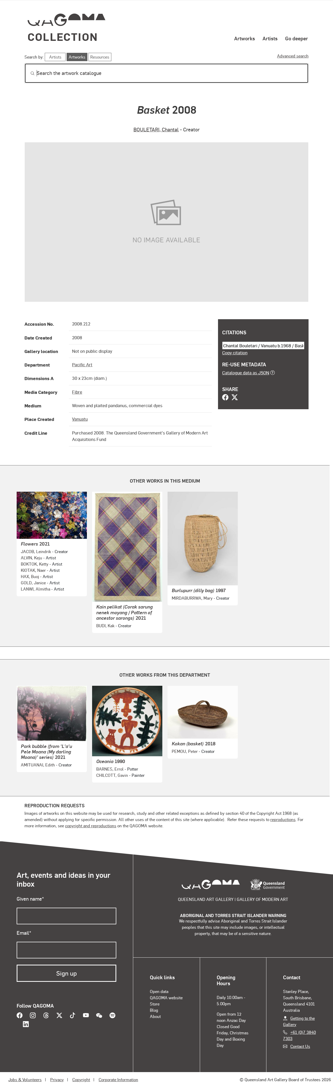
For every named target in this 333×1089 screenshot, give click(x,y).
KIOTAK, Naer (33, 570)
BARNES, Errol (110, 769)
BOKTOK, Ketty (34, 564)
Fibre (77, 392)
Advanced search (293, 56)
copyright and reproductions (90, 825)
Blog (154, 1010)
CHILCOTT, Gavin (112, 775)
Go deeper (296, 38)
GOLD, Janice (33, 582)
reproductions (283, 819)
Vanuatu (80, 419)
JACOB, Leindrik (36, 551)
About (155, 1016)
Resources (99, 57)
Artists (270, 38)
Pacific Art (82, 364)
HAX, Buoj (30, 576)
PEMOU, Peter (185, 751)
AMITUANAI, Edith (38, 764)
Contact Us (300, 1046)
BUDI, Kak (105, 625)
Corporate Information (118, 1079)
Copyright (81, 1079)
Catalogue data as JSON (245, 372)
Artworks (244, 38)
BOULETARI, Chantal (156, 129)
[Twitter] (235, 398)
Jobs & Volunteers (25, 1079)
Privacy (57, 1079)
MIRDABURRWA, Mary (192, 598)
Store (154, 1004)
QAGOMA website (166, 997)
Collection (63, 36)
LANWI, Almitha (35, 589)
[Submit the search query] (28, 73)
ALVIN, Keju (31, 557)
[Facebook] (225, 398)
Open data (159, 991)
